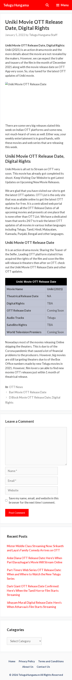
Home (12, 661)
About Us (27, 666)
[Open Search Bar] (47, 5)
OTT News (16, 387)
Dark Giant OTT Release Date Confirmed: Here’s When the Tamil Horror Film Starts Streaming (33, 590)
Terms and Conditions (51, 661)
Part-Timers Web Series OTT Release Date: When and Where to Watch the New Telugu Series (34, 574)
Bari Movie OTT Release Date (27, 392)
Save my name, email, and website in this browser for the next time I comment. (34, 500)
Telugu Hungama (16, 5)
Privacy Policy (27, 661)
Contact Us (43, 666)
